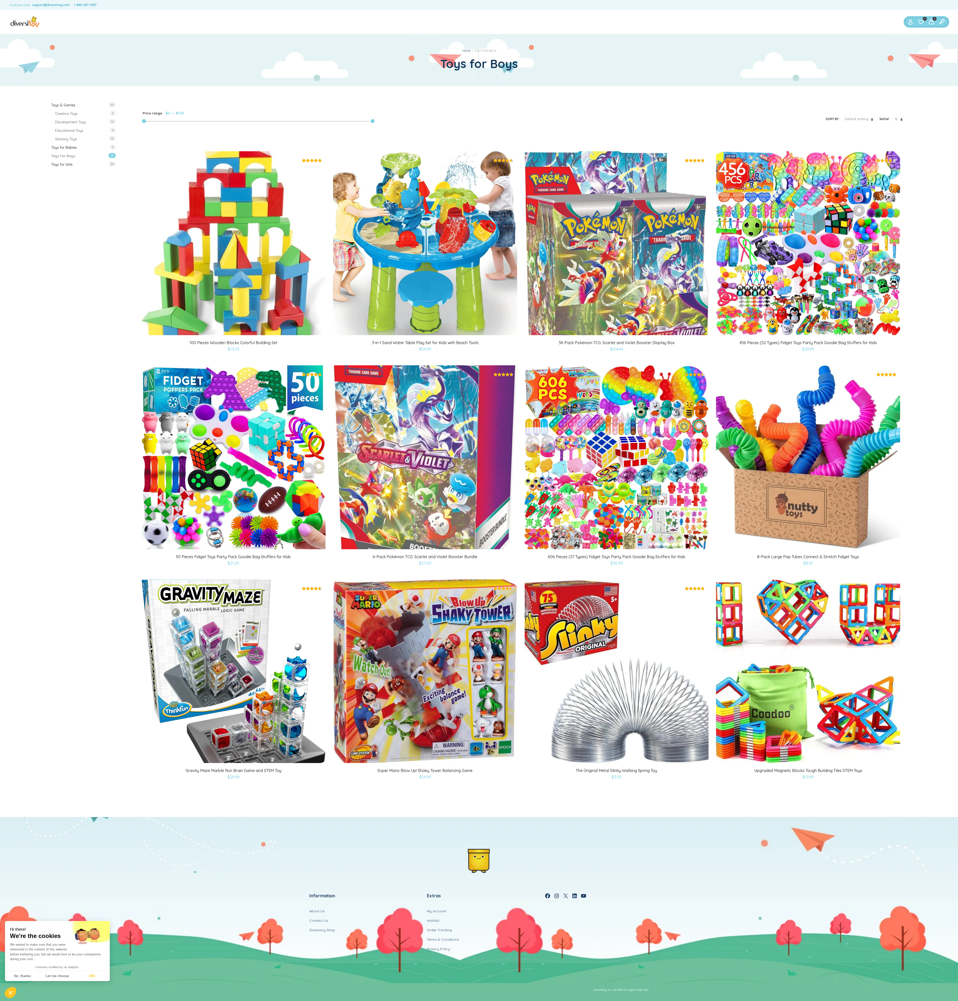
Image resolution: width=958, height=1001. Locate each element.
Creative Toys (66, 113)
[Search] (942, 21)
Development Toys (70, 122)
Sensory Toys (66, 139)
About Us (317, 911)
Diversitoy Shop (322, 930)
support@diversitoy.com (51, 5)
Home (466, 51)
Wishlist (433, 920)
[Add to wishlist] (245, 329)
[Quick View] (234, 329)
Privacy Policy (438, 949)
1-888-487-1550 (85, 5)
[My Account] (910, 21)
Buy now (222, 329)
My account (436, 911)
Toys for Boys (63, 156)
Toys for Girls (62, 164)
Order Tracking (439, 930)
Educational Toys (69, 130)
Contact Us (318, 920)
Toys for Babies (64, 147)
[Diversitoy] (25, 22)
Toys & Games (63, 105)
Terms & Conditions (443, 939)
